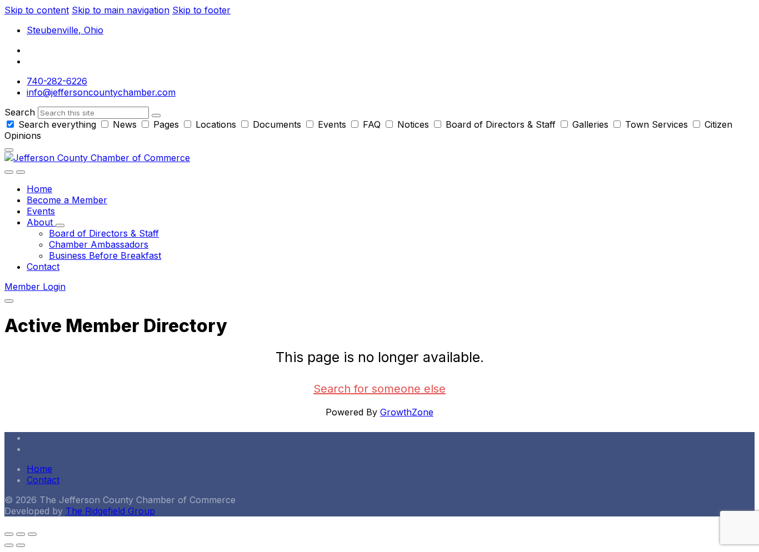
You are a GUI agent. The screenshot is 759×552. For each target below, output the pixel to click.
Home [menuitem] (39, 468)
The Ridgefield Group (110, 510)
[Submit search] (156, 115)
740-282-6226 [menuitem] (57, 81)
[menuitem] (39, 188)
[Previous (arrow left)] (8, 545)
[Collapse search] (8, 150)
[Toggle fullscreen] (20, 534)
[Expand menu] (20, 172)
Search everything (57, 124)
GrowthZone (406, 412)
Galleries (590, 124)
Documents (277, 124)
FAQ (371, 124)
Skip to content (36, 10)
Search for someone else (379, 388)
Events (332, 124)
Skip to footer (201, 10)
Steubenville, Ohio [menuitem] (65, 30)
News (124, 124)
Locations (216, 124)
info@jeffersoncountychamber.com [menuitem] (101, 92)
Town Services (656, 124)
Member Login (35, 286)
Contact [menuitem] (43, 479)
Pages (166, 124)
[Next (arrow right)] (20, 545)
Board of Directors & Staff (500, 124)
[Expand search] (8, 172)
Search (19, 112)
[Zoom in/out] (32, 534)
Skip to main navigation (120, 10)
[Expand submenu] (60, 225)
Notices (413, 124)
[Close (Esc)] (8, 534)
